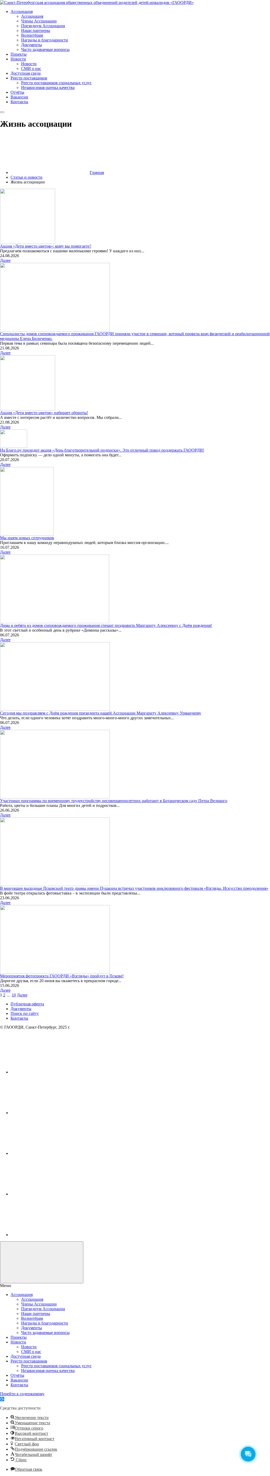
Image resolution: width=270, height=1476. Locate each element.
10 (14, 995)
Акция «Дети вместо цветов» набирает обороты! (44, 412)
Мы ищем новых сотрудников (27, 538)
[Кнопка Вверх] (41, 1262)
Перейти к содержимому (22, 1394)
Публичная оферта (27, 1004)
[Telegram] (50, 1194)
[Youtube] (50, 1112)
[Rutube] (50, 1153)
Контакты (19, 1018)
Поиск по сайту (25, 1013)
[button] (2, 1399)
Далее (5, 260)
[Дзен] (50, 1234)
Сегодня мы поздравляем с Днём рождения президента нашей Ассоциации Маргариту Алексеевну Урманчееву (100, 713)
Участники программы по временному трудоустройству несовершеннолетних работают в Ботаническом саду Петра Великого (113, 800)
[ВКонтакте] (50, 1072)
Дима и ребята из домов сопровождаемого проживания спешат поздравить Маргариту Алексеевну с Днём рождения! (106, 625)
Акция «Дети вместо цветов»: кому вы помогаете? (45, 246)
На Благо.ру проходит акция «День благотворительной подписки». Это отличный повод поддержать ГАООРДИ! (102, 450)
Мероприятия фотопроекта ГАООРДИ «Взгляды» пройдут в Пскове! (62, 976)
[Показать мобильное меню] (2, 112)
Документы (21, 1008)
